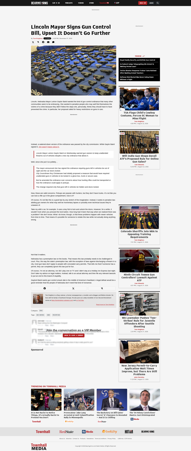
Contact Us (76, 438)
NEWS (41, 310)
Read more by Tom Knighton (105, 304)
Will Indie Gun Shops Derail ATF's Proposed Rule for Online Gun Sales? (139, 159)
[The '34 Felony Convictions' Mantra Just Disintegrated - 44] (145, 400)
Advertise (69, 438)
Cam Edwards (139, 165)
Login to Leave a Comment (73, 335)
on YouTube (80, 300)
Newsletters (90, 438)
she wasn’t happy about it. (49, 147)
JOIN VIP (143, 3)
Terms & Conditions (100, 438)
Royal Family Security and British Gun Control (137, 60)
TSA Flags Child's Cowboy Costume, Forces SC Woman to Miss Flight (139, 115)
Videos (81, 3)
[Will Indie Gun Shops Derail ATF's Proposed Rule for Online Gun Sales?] (139, 142)
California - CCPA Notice (125, 438)
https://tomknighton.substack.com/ (62, 300)
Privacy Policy (112, 438)
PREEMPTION (56, 315)
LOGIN (151, 3)
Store (91, 3)
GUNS (48, 315)
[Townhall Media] (38, 447)
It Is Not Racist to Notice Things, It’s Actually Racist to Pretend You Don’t (45, 415)
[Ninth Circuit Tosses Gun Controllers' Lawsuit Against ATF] (139, 261)
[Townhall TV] (104, 3)
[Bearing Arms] (39, 3)
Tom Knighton (38, 38)
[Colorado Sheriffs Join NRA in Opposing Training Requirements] (139, 217)
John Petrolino (139, 377)
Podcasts (68, 3)
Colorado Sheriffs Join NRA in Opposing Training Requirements (139, 234)
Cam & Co (56, 3)
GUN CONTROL (40, 315)
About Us (62, 438)
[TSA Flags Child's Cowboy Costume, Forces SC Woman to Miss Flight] (139, 99)
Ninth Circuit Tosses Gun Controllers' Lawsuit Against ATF (139, 277)
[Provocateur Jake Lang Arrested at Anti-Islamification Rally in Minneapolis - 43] (79, 400)
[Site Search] (157, 3)
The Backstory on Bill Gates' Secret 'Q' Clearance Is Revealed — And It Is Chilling (112, 415)
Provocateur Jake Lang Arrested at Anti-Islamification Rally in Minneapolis (79, 415)
